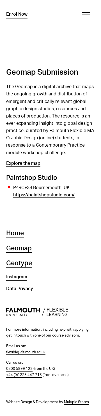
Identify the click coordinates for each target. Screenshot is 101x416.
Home (15, 233)
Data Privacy (19, 288)
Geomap (19, 248)
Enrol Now (16, 14)
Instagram (16, 277)
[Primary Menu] (86, 14)
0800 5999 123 (19, 369)
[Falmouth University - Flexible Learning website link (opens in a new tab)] (50, 315)
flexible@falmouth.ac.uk (25, 352)
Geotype (19, 263)
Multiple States (76, 402)
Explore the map (23, 163)
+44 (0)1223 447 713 (24, 375)
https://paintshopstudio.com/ (44, 195)
